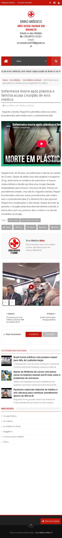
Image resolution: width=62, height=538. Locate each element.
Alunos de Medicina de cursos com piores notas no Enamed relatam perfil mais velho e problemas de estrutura (37, 375)
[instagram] (54, 3)
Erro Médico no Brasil (32, 80)
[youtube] (59, 3)
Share (19, 227)
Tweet (8, 227)
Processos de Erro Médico (13, 437)
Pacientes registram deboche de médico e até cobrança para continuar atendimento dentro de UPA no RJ (36, 392)
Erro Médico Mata (43, 533)
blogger (50, 334)
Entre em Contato (52, 521)
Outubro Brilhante (24, 3)
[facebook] (50, 3)
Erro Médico (15, 80)
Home (5, 80)
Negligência (7, 432)
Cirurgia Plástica (9, 416)
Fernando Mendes (7, 3)
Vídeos (6, 442)
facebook (33, 334)
